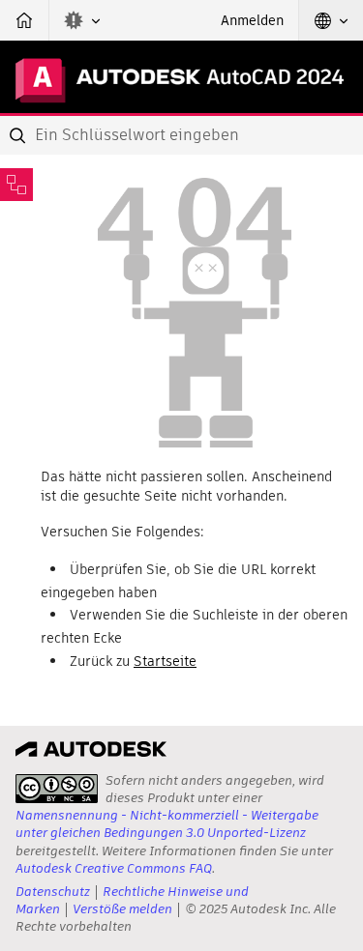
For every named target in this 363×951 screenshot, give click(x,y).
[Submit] (19, 135)
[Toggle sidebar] (16, 184)
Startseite (165, 661)
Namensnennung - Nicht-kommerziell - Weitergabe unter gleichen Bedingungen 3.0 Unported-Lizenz (166, 824)
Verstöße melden (122, 909)
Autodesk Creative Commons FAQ (113, 868)
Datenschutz (52, 891)
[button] (82, 20)
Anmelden (252, 20)
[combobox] (181, 135)
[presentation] (56, 788)
